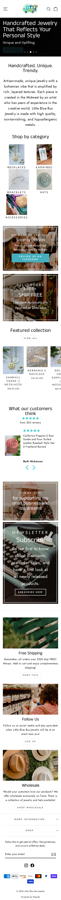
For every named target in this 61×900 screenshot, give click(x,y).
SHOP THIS (30, 675)
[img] (30, 418)
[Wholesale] (30, 765)
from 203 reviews (30, 422)
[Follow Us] (30, 699)
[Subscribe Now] (30, 563)
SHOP (30, 830)
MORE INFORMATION (29, 819)
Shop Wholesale (30, 807)
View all (30, 338)
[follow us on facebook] (30, 248)
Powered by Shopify (30, 896)
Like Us (30, 741)
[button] (28, 467)
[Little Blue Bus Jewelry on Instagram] (26, 865)
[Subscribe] (54, 854)
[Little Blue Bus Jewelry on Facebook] (32, 865)
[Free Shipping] (30, 632)
